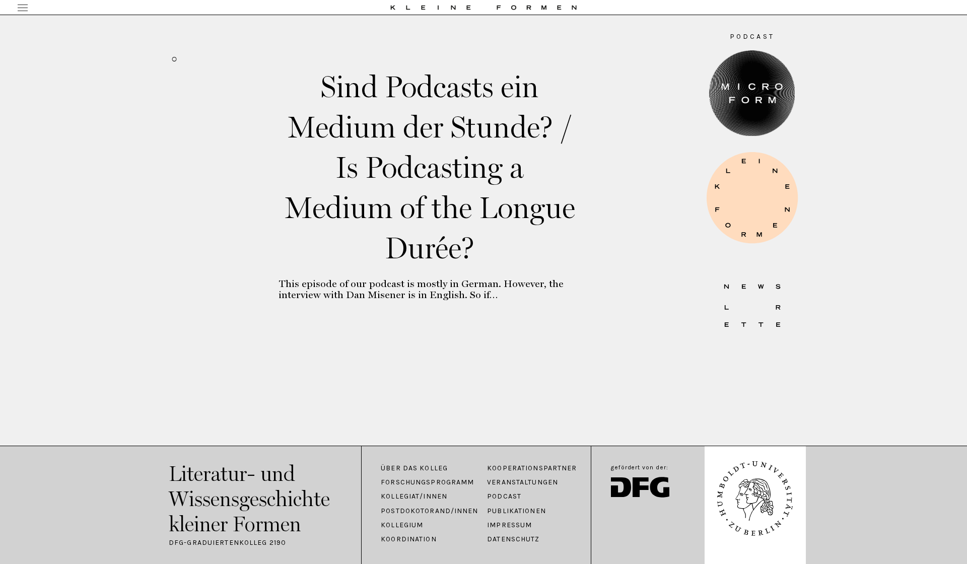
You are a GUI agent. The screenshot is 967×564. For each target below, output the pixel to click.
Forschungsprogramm (427, 482)
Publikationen (516, 511)
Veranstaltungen (522, 482)
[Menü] (23, 9)
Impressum (509, 525)
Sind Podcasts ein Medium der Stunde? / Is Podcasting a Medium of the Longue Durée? (430, 167)
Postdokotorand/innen (429, 511)
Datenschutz (513, 539)
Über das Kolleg (414, 468)
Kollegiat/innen (414, 496)
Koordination (408, 539)
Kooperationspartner (532, 468)
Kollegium (402, 525)
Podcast (504, 496)
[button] (752, 198)
